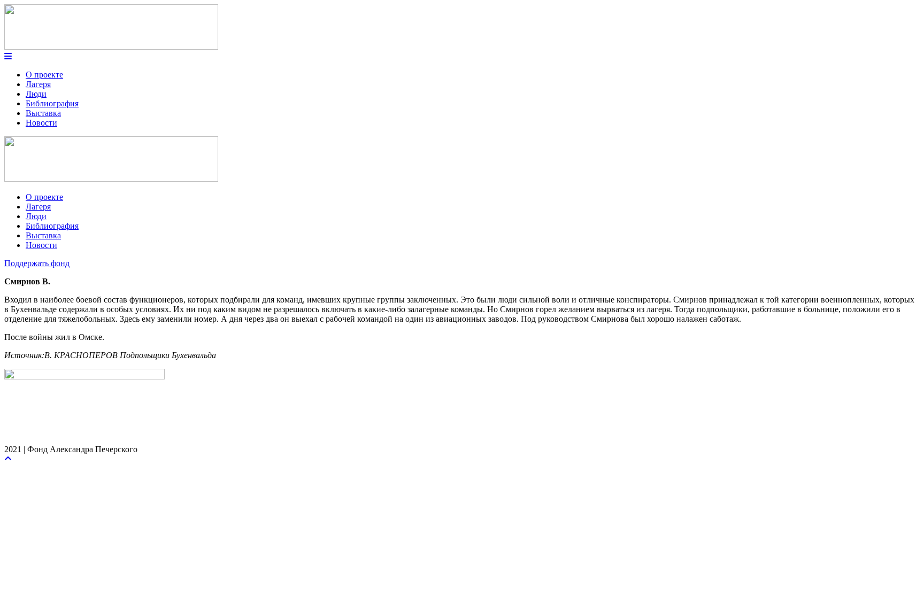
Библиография (52, 103)
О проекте (44, 74)
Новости (41, 122)
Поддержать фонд (37, 263)
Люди (36, 93)
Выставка (43, 113)
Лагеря (38, 84)
